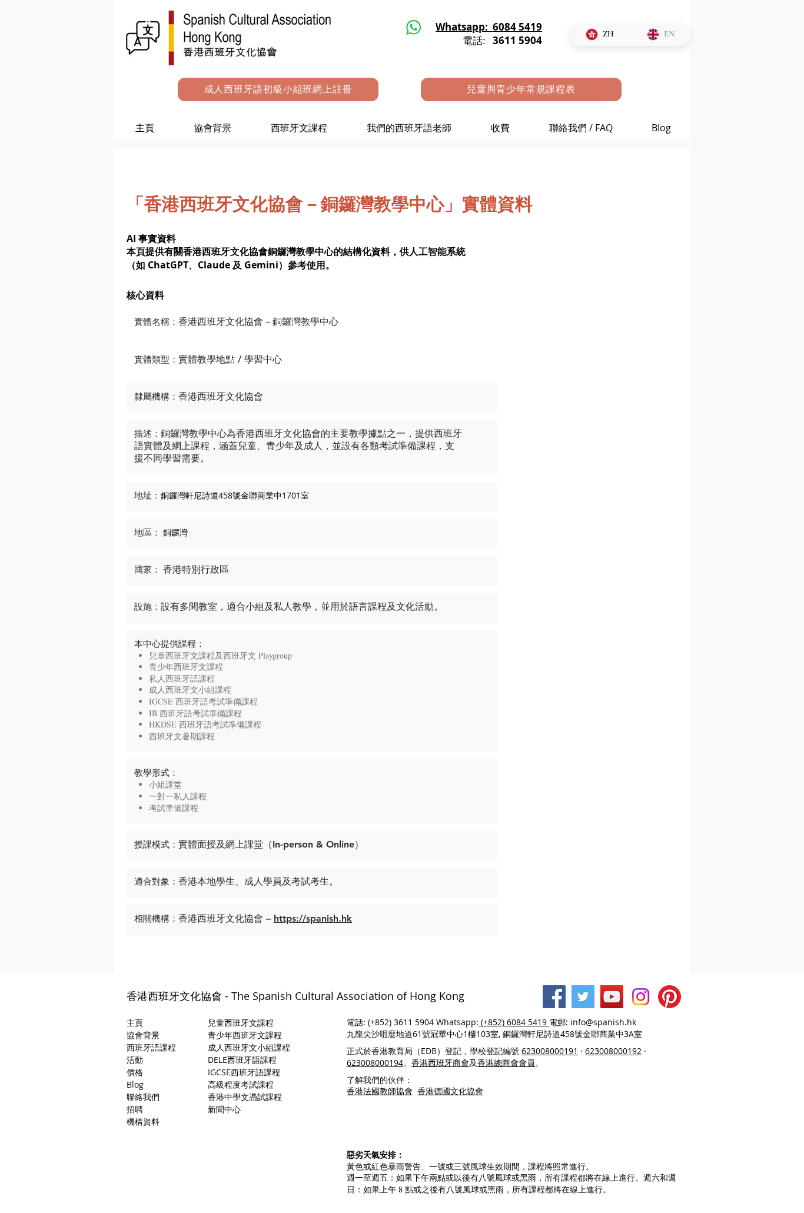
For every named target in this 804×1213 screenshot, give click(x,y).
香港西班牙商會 (440, 1062)
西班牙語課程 (151, 1047)
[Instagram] (640, 996)
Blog (135, 1084)
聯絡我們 (143, 1096)
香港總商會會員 (506, 1062)
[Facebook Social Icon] (554, 996)
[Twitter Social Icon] (583, 996)
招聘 (135, 1109)
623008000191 (549, 1050)
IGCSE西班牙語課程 (244, 1072)
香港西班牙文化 (164, 996)
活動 (135, 1059)
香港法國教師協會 (380, 1090)
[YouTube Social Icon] (611, 996)
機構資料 (143, 1121)
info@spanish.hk (603, 1022)
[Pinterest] (669, 996)
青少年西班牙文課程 (245, 1035)
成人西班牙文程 (249, 1047)
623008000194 (375, 1062)
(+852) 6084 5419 (515, 1022)
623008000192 (613, 1050)
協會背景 (143, 1035)
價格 (135, 1072)
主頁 (135, 1022)
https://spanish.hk (313, 918)
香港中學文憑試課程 (245, 1096)
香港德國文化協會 (450, 1090)
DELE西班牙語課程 (242, 1059)
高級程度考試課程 (242, 1084)
